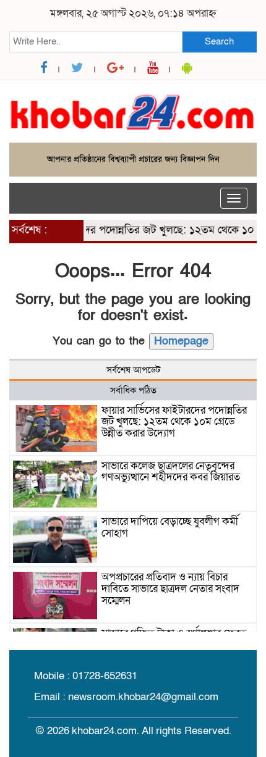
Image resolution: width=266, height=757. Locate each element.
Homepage (181, 341)
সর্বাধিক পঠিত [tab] (133, 390)
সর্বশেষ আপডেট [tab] (133, 370)
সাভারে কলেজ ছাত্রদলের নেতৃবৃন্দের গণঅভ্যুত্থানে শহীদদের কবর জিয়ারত (170, 472)
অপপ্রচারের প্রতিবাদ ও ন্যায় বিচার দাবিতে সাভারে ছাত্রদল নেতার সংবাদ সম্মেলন (170, 588)
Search (219, 41)
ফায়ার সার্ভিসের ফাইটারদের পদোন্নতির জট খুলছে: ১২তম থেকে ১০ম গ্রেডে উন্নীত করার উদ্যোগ (174, 421)
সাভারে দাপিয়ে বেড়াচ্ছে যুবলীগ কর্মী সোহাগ (169, 527)
